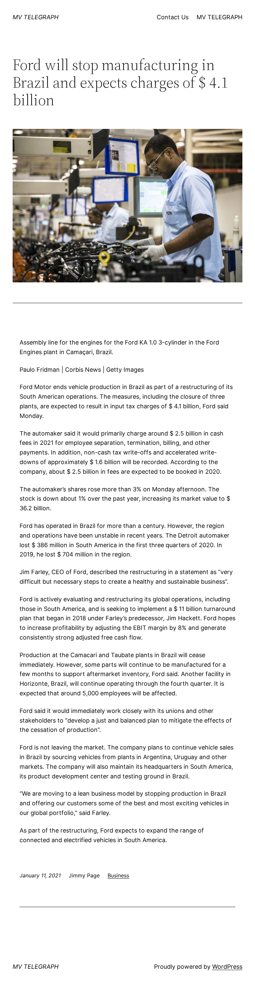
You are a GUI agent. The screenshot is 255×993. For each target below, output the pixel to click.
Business (118, 875)
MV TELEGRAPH (35, 17)
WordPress (227, 966)
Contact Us (173, 17)
